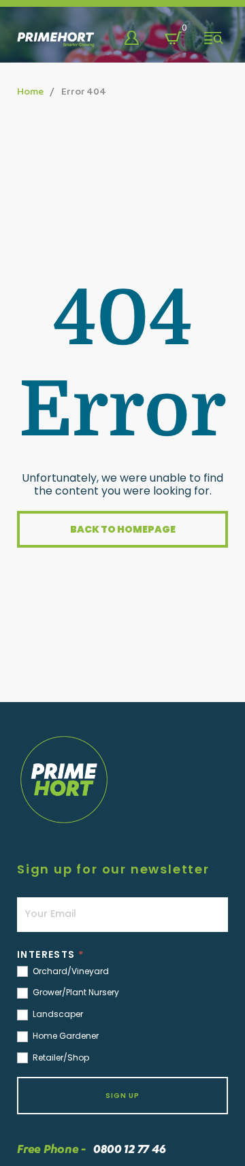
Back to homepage (123, 529)
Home (30, 91)
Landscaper (57, 1014)
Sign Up (122, 1095)
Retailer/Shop (60, 1057)
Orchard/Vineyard (70, 971)
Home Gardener (65, 1036)
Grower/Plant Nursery (75, 992)
